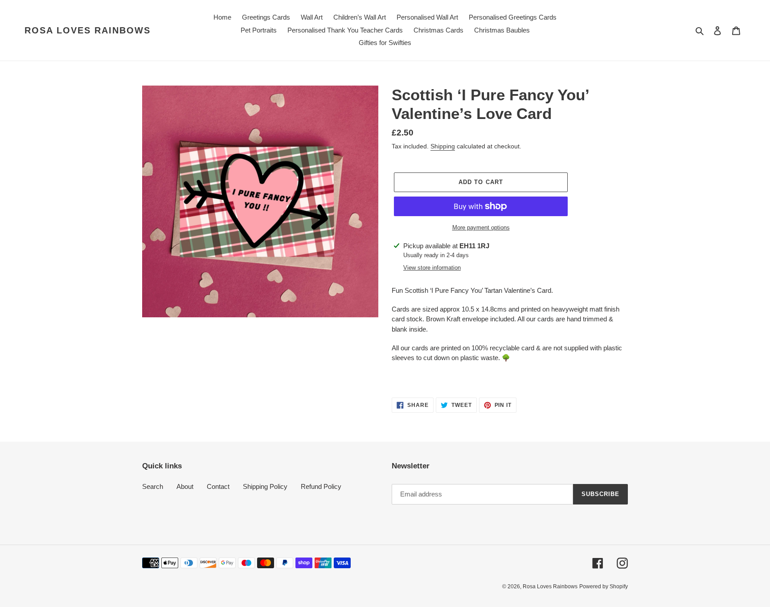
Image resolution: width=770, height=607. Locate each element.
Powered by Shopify (603, 586)
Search (152, 486)
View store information (432, 267)
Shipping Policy (265, 486)
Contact (218, 486)
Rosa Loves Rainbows (88, 30)
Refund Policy (321, 486)
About (184, 486)
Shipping (442, 146)
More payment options (481, 227)
